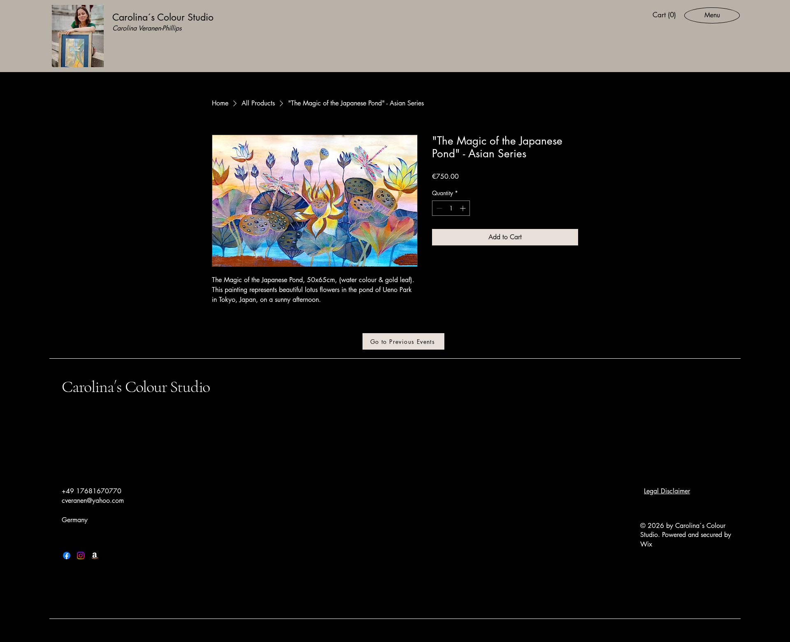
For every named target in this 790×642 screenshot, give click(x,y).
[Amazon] (95, 555)
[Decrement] (438, 208)
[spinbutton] (451, 208)
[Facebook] (67, 555)
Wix (647, 544)
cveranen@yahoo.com (93, 500)
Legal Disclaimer (667, 491)
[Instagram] (81, 555)
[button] (665, 15)
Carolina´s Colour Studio (136, 387)
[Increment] (463, 208)
